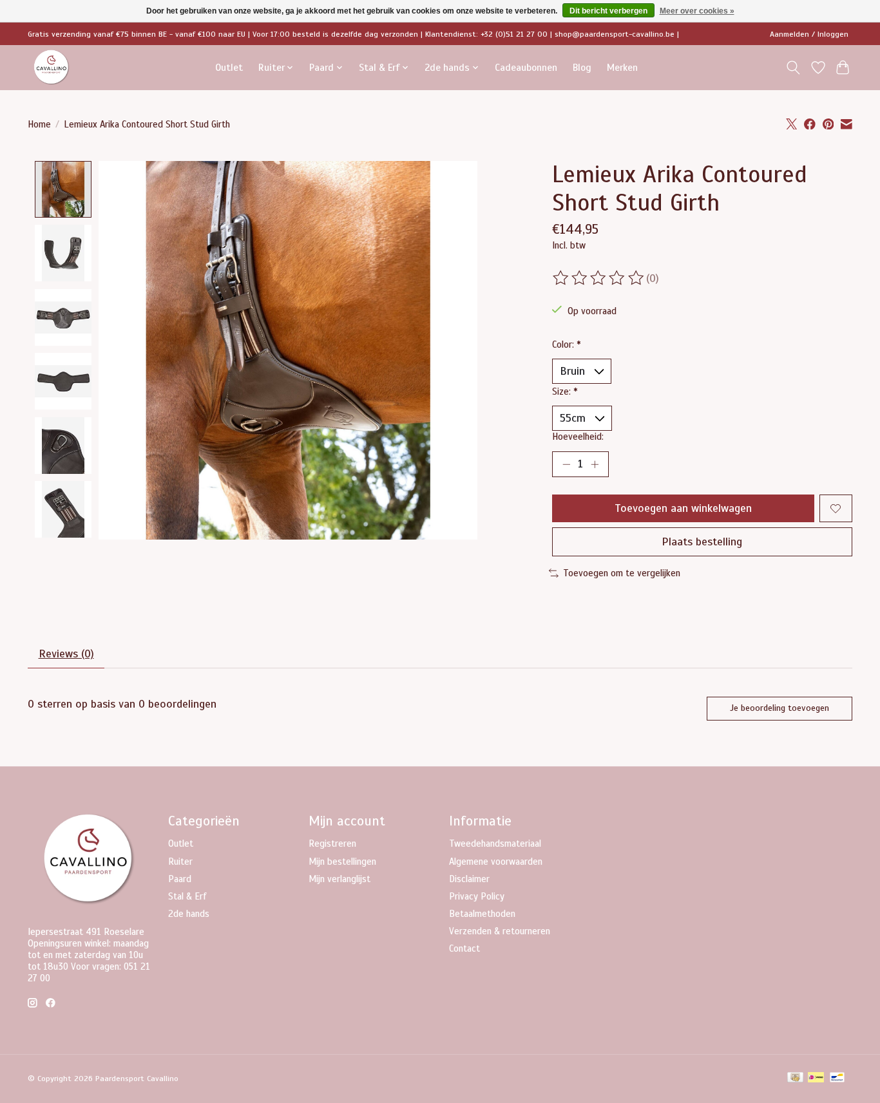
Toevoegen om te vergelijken (621, 573)
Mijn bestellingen (342, 861)
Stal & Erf (187, 896)
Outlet (229, 67)
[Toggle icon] (793, 67)
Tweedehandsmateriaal (495, 843)
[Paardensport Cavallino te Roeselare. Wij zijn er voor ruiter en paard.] (51, 67)
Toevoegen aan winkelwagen (683, 508)
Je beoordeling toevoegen (779, 707)
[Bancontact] (837, 1078)
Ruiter (180, 861)
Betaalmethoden (482, 913)
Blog (582, 67)
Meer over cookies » (697, 10)
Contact (464, 948)
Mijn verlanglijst (339, 879)
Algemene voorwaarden (495, 861)
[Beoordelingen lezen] (599, 278)
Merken (622, 67)
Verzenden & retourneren (499, 931)
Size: (565, 391)
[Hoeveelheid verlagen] (566, 464)
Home (39, 124)
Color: (566, 344)
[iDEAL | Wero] (816, 1078)
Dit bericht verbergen (608, 10)
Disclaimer (469, 879)
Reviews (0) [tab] (66, 653)
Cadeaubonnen (526, 67)
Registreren (332, 843)
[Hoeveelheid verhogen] (595, 464)
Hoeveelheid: (578, 436)
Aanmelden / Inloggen (809, 34)
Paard (179, 879)
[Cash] (795, 1078)
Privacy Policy (476, 896)
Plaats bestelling (702, 541)
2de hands (188, 913)
